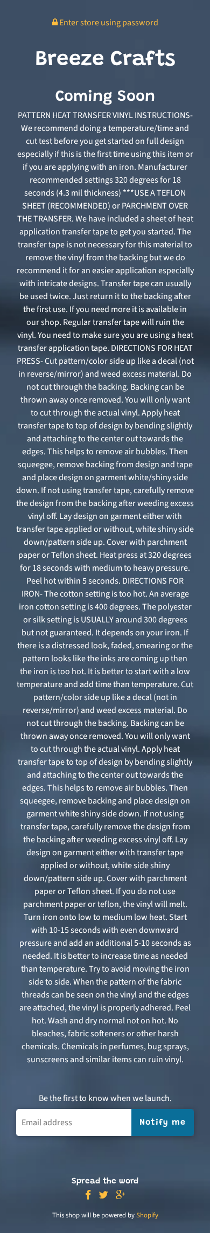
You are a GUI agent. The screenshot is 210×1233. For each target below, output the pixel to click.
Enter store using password (108, 23)
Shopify (147, 1215)
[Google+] (120, 1195)
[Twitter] (103, 1195)
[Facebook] (88, 1195)
